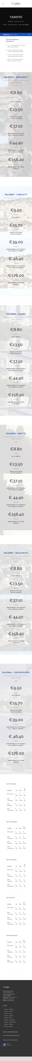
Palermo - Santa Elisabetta (10, 1022)
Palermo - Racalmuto (16, 553)
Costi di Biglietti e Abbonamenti (11, 1035)
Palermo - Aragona (8, 1026)
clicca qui (18, 82)
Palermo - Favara (16, 314)
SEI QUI (5, 24)
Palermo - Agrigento (16, 77)
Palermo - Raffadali (8, 1024)
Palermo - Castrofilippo (16, 672)
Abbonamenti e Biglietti (24, 24)
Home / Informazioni (12, 24)
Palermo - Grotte (16, 433)
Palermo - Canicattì (16, 195)
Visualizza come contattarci (10, 1040)
